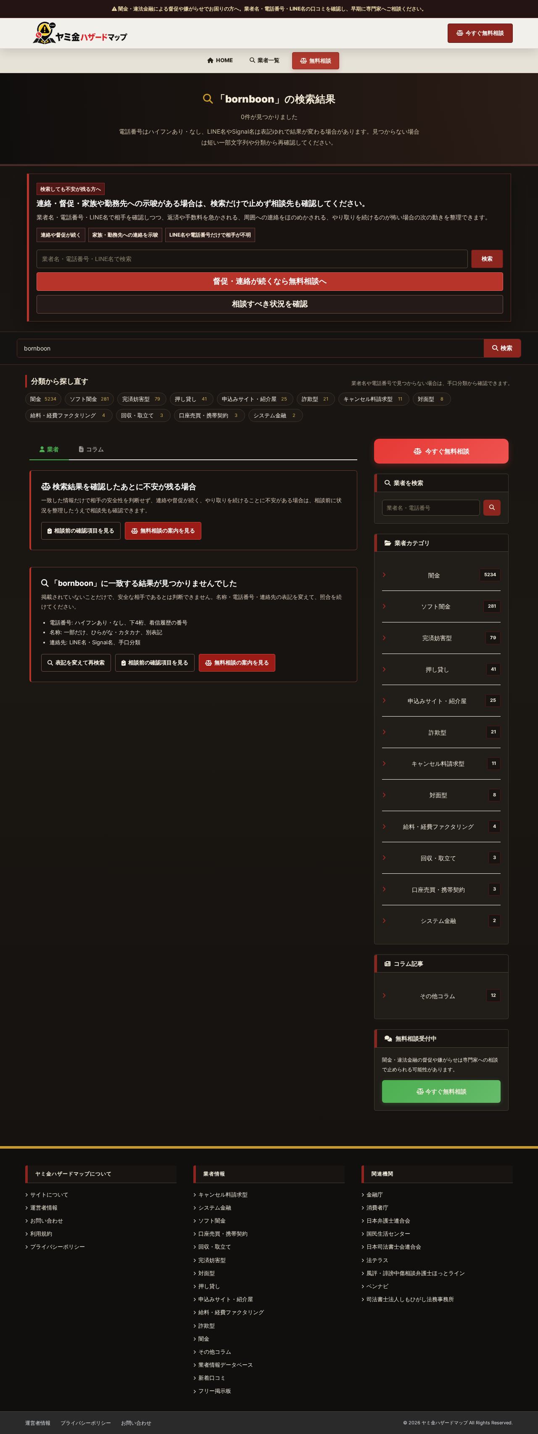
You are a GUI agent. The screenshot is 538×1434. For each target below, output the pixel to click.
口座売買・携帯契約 (454, 889)
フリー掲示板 (214, 1390)
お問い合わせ (46, 1220)
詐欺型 (462, 732)
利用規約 (41, 1233)
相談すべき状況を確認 (270, 303)
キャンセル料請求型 (453, 763)
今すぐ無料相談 (485, 32)
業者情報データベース (225, 1364)
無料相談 (320, 60)
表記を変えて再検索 (79, 662)
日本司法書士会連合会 (394, 1246)
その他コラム (458, 995)
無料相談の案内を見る (166, 530)
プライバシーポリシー (57, 1246)
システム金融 (458, 920)
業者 (53, 449)
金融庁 (375, 1194)
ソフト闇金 (458, 606)
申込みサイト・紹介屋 (452, 700)
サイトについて (49, 1194)
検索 (487, 259)
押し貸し (461, 669)
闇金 (462, 575)
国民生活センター (388, 1233)
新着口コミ (212, 1377)
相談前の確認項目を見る (83, 530)
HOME (224, 59)
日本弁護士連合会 (388, 1220)
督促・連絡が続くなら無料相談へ (270, 281)
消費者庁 (377, 1207)
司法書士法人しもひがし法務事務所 (410, 1299)
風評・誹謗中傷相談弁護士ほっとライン (416, 1273)
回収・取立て (458, 858)
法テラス (377, 1260)
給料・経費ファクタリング (449, 826)
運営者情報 (44, 1207)
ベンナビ (377, 1286)
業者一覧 (269, 59)
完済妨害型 (459, 637)
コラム (95, 449)
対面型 (463, 795)
